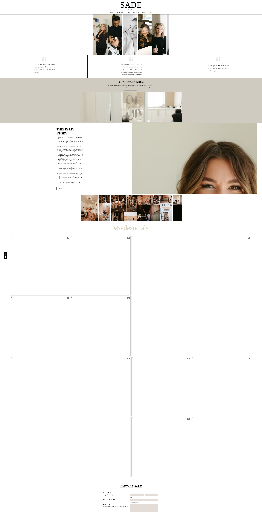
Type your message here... (134, 502)
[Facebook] (5, 257)
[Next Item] (166, 34)
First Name (132, 492)
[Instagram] (5, 254)
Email (131, 497)
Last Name (146, 492)
